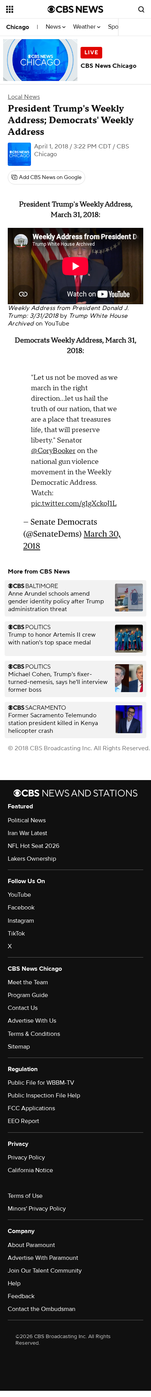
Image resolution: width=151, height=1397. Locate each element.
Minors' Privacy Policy (37, 1209)
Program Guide (28, 995)
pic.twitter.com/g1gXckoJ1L (74, 503)
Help (14, 1283)
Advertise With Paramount (43, 1258)
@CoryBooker (53, 450)
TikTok (16, 933)
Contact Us (23, 1008)
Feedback (21, 1296)
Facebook (21, 907)
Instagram (21, 921)
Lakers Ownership (32, 859)
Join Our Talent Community (45, 1271)
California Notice (30, 1170)
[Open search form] (141, 9)
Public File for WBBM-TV (41, 1083)
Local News (24, 97)
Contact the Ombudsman (42, 1309)
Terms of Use (25, 1196)
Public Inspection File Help (44, 1095)
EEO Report (23, 1121)
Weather (85, 27)
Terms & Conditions (34, 1034)
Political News (27, 820)
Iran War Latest (27, 833)
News (54, 27)
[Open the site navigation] (27, 9)
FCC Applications (31, 1108)
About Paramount (31, 1245)
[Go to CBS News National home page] (75, 9)
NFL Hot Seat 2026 (33, 846)
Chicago (17, 27)
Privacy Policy (26, 1157)
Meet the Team (28, 982)
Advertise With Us (32, 1021)
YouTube (57, 323)
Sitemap (19, 1047)
